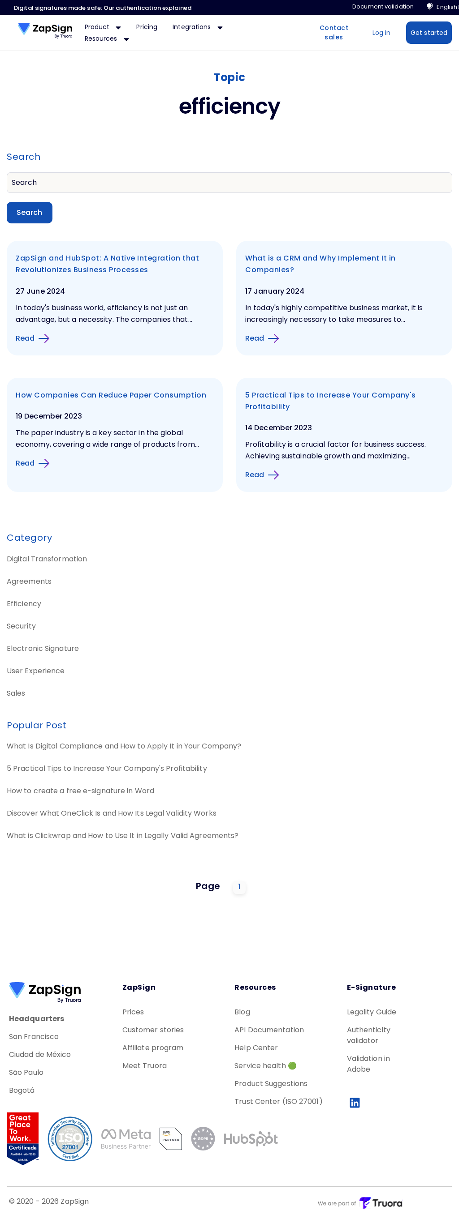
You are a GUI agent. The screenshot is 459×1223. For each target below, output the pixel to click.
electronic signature (43, 648)
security (21, 626)
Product (98, 26)
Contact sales (334, 32)
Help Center (256, 1048)
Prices (133, 1012)
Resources (102, 38)
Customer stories (153, 1030)
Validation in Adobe (368, 1063)
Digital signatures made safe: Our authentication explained (102, 8)
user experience (36, 671)
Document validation (383, 6)
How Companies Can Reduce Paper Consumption (111, 395)
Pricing (146, 26)
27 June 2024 (40, 291)
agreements (29, 581)
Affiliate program (153, 1048)
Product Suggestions (270, 1083)
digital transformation (47, 559)
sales (16, 693)
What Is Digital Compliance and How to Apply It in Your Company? (124, 746)
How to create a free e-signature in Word (80, 791)
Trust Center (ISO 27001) (278, 1101)
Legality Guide (371, 1012)
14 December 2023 (278, 428)
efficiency (24, 604)
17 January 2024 (275, 291)
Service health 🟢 (265, 1066)
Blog (242, 1012)
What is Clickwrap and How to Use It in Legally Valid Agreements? (122, 835)
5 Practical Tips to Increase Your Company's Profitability (107, 768)
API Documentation (269, 1030)
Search (30, 212)
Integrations (192, 26)
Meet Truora (144, 1066)
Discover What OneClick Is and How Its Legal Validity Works (112, 813)
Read (25, 338)
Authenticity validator (368, 1035)
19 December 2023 (49, 416)
